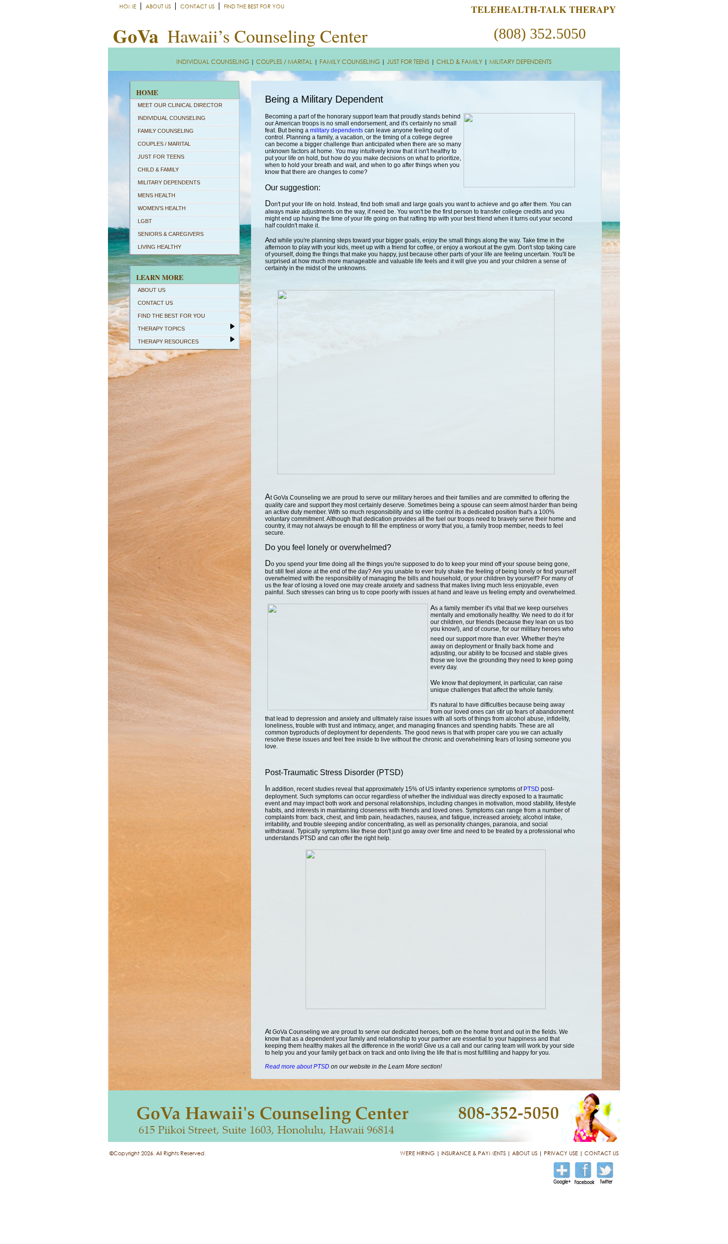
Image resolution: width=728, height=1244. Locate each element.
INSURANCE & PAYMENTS (473, 1153)
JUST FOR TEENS (408, 61)
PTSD (531, 789)
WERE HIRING (417, 1153)
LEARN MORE (159, 277)
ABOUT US (158, 6)
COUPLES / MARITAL (284, 61)
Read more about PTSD (297, 1066)
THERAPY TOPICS (161, 329)
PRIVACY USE (561, 1153)
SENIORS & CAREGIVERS (171, 234)
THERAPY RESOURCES (168, 341)
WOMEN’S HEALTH (162, 208)
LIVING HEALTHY (159, 247)
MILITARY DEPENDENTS (520, 61)
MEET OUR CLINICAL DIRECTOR (180, 105)
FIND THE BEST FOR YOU (254, 6)
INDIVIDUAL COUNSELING (212, 61)
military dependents (336, 130)
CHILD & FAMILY (459, 61)
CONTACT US (197, 6)
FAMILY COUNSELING (349, 61)
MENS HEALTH (156, 195)
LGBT (145, 221)
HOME (127, 6)
